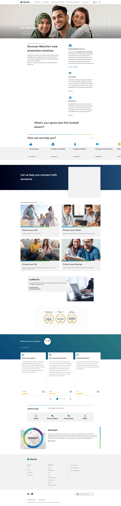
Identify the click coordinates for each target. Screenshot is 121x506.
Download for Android (34, 289)
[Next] (93, 138)
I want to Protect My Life (74, 465)
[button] (37, 2)
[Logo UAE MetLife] (32, 459)
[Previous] (96, 35)
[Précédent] (50, 399)
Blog (28, 467)
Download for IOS (33, 287)
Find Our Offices (50, 480)
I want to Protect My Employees (75, 470)
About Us (28, 470)
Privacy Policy (41, 499)
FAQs (49, 472)
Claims (49, 467)
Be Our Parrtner (30, 475)
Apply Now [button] (25, 33)
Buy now (70, 91)
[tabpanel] (33, 373)
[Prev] (89, 138)
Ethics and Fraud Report (52, 485)
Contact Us (50, 482)
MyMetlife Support (51, 470)
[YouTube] (32, 494)
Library (49, 475)
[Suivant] (70, 399)
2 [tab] (59, 399)
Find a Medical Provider (52, 477)
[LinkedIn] (28, 494)
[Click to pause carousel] (93, 35)
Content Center (30, 472)
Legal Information (31, 499)
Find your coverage (73, 66)
